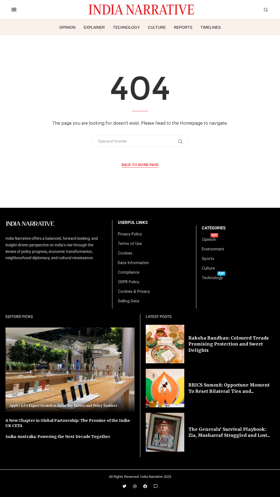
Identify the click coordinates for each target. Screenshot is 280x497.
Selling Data (128, 301)
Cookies (125, 253)
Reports (183, 27)
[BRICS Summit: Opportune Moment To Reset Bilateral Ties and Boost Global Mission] (165, 388)
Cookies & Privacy (134, 292)
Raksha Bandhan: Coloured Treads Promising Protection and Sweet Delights (228, 344)
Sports (208, 259)
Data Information (133, 263)
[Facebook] (145, 486)
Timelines (210, 27)
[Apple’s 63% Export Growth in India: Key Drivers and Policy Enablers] (70, 370)
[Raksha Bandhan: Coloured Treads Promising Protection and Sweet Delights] (165, 344)
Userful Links (133, 223)
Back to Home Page (140, 165)
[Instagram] (135, 486)
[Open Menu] (13, 9)
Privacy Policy (130, 234)
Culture (157, 27)
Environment (213, 249)
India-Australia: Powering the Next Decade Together (57, 436)
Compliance (128, 272)
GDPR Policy (128, 282)
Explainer (94, 27)
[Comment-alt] (155, 486)
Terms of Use (130, 244)
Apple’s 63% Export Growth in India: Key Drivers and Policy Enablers (63, 406)
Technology (126, 27)
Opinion (67, 27)
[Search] (266, 10)
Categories (214, 228)
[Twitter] (124, 486)
